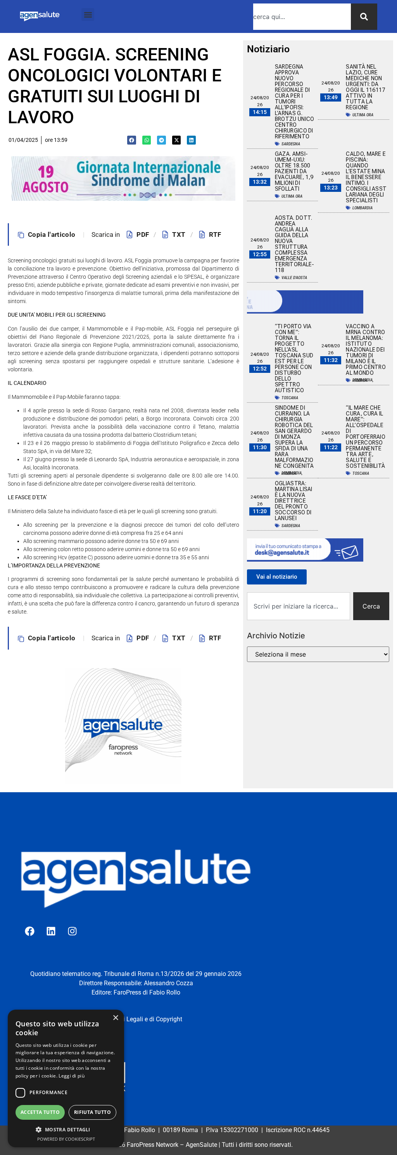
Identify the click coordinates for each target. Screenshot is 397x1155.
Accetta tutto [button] (40, 1112)
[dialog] (66, 1078)
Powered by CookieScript (66, 1139)
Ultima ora (362, 114)
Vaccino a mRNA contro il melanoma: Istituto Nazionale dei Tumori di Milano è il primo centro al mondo (366, 349)
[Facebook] (29, 931)
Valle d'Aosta (294, 277)
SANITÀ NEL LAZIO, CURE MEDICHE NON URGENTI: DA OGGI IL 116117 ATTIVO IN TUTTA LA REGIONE (365, 87)
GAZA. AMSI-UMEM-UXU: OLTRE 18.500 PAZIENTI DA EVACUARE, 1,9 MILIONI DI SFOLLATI (294, 171)
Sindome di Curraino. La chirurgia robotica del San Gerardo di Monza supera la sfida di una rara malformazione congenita (295, 437)
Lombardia (362, 207)
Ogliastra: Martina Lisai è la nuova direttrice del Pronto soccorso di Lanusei (293, 500)
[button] (87, 14)
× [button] (115, 1018)
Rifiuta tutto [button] (92, 1112)
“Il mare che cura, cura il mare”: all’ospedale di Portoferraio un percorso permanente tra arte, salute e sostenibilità (365, 437)
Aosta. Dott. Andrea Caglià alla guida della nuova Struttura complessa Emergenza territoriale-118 (294, 244)
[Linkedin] (50, 931)
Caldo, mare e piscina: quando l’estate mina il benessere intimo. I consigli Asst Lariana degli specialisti (366, 177)
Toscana (289, 397)
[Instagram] (72, 931)
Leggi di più (72, 1075)
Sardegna (290, 144)
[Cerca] (364, 16)
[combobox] (302, 16)
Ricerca (359, 380)
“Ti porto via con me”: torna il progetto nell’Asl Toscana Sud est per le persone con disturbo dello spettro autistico (294, 358)
